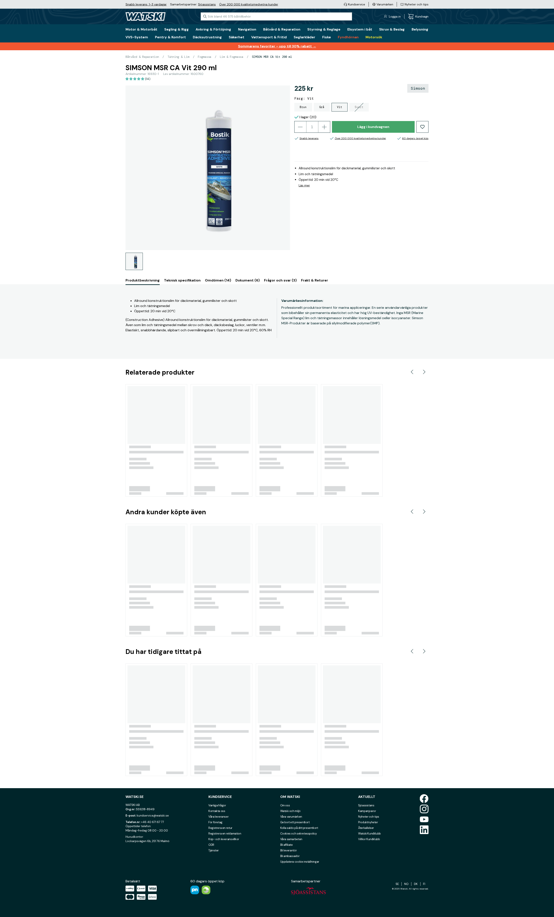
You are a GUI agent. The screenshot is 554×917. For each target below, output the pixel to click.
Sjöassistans (207, 4)
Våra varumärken (291, 816)
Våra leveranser (218, 816)
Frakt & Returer (314, 280)
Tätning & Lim (178, 57)
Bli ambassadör (290, 856)
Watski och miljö (290, 811)
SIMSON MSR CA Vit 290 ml (272, 57)
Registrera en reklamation (224, 833)
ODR (211, 845)
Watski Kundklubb (369, 833)
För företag (215, 822)
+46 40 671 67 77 (152, 822)
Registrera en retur (220, 828)
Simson (418, 88)
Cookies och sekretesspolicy (298, 833)
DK (416, 884)
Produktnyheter (368, 822)
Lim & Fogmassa (231, 57)
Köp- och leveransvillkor (223, 839)
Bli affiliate (286, 845)
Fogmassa (204, 57)
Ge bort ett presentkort (295, 822)
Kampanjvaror (367, 811)
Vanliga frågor (217, 805)
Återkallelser (366, 828)
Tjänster (213, 850)
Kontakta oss (216, 811)
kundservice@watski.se (153, 815)
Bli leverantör (288, 850)
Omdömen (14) (218, 280)
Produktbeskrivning (143, 280)
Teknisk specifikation (182, 280)
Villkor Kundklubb (369, 839)
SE (397, 884)
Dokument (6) (247, 280)
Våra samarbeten (291, 839)
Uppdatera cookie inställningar (299, 862)
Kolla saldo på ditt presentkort (299, 828)
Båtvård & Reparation (142, 57)
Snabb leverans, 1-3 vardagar (146, 4)
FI (424, 884)
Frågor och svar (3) (280, 280)
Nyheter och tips (368, 816)
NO (406, 884)
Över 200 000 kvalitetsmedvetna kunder (248, 4)
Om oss (285, 805)
